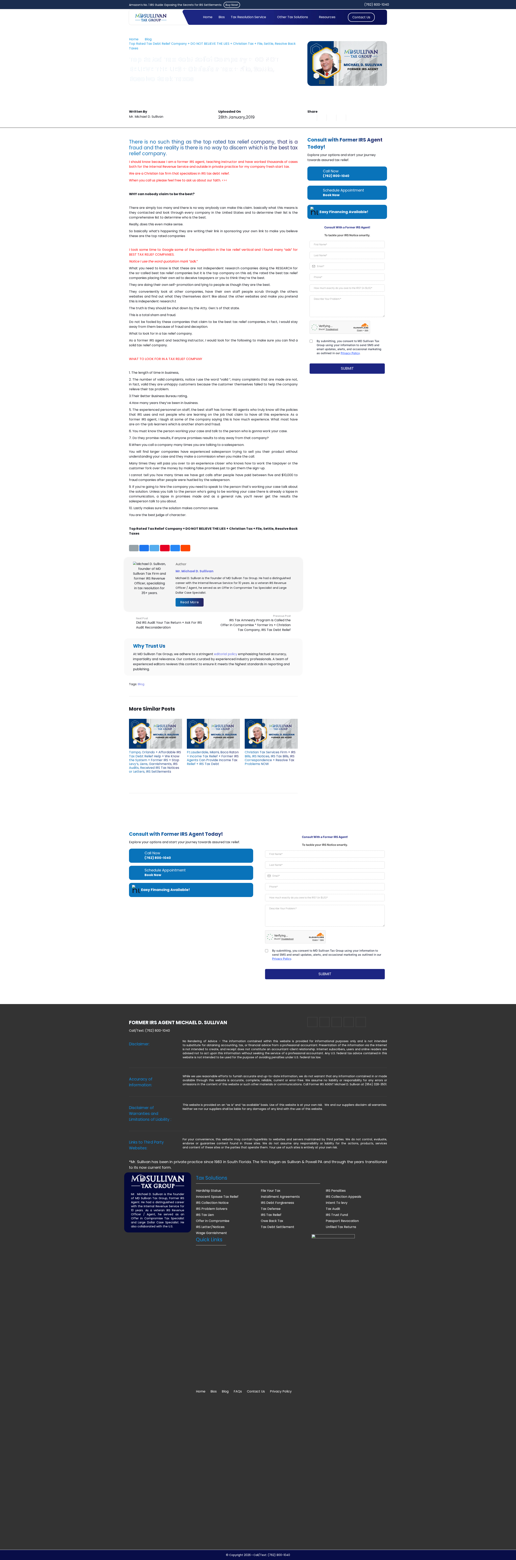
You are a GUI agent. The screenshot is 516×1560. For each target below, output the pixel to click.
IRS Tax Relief (271, 1214)
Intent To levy (336, 1202)
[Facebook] (349, 1022)
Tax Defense (271, 1208)
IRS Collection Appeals (343, 1196)
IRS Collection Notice (212, 1202)
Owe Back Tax (272, 1221)
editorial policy (225, 654)
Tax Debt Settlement (277, 1227)
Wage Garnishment (211, 1233)
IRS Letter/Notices (210, 1227)
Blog (141, 684)
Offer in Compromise (212, 1221)
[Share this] (322, 117)
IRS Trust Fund (337, 1214)
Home (200, 1391)
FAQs (238, 1391)
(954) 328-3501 (375, 1084)
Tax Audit (333, 1208)
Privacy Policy (281, 1391)
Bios (213, 1391)
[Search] (379, 17)
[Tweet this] (331, 117)
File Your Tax (270, 1190)
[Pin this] (165, 548)
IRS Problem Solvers (211, 1208)
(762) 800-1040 (157, 1030)
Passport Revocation (342, 1221)
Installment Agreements (280, 1196)
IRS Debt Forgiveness (277, 1202)
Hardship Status (208, 1190)
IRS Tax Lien (205, 1214)
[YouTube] (324, 1022)
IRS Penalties (336, 1190)
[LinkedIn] (312, 1022)
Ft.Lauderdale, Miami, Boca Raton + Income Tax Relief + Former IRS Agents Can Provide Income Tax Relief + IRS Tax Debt (213, 758)
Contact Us (256, 1391)
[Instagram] (337, 1022)
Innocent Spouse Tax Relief (217, 1196)
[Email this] (312, 117)
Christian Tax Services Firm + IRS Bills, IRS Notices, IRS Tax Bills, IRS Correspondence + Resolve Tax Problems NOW (270, 758)
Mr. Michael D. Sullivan (194, 571)
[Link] (150, 17)
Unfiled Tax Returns (341, 1227)
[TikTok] (361, 1022)
